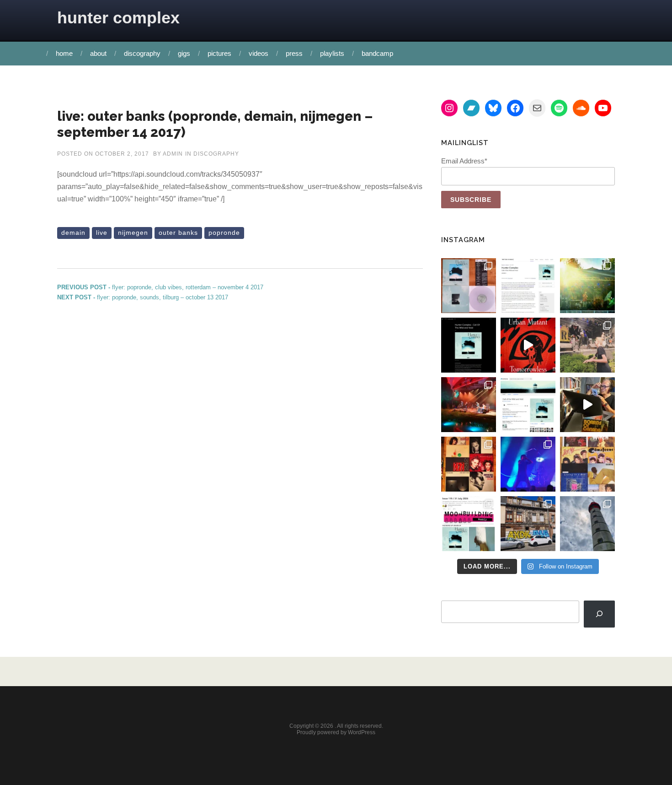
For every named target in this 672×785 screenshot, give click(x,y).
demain (73, 232)
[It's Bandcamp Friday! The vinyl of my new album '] (528, 404)
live (101, 232)
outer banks (178, 232)
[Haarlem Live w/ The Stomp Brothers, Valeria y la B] (587, 285)
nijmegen (133, 232)
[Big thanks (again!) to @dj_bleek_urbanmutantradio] (528, 345)
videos (258, 53)
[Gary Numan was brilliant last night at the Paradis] (528, 464)
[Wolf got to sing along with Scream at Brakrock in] (587, 345)
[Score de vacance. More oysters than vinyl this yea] (587, 464)
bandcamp (377, 53)
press (294, 53)
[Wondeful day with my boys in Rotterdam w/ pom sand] (468, 464)
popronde (224, 232)
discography (142, 53)
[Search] (599, 614)
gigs (184, 53)
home (64, 53)
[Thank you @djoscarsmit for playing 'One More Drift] (587, 404)
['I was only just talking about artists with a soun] (468, 523)
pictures (219, 53)
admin (173, 154)
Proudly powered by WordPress (336, 732)
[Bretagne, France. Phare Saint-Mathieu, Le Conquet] (587, 523)
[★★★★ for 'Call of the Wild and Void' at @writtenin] (528, 285)
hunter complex (118, 17)
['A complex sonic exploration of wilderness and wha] (468, 345)
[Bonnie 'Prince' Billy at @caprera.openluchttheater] (468, 404)
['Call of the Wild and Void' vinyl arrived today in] (468, 285)
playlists (332, 53)
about (98, 53)
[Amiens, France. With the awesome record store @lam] (528, 523)
